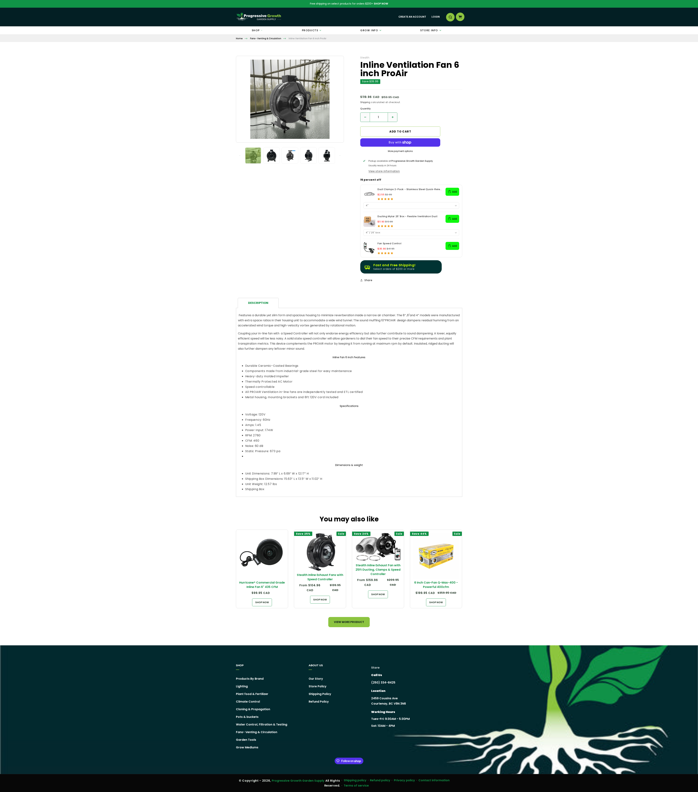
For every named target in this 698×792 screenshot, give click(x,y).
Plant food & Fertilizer (252, 694)
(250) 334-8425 (383, 682)
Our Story (316, 679)
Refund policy (380, 780)
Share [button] (368, 280)
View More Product (349, 622)
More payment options (400, 151)
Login (436, 17)
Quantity (365, 108)
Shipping (365, 102)
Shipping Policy (320, 694)
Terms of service (356, 785)
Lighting (242, 686)
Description (258, 303)
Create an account (412, 17)
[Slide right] (340, 156)
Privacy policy (404, 780)
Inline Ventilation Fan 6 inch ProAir (307, 38)
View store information (384, 171)
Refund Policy (319, 701)
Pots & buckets (247, 717)
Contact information (434, 780)
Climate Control (248, 701)
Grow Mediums (247, 747)
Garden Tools (246, 740)
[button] (450, 17)
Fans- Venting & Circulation (265, 38)
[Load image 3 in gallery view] (290, 155)
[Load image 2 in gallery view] (271, 155)
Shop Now (381, 3)
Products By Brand (250, 679)
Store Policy (317, 686)
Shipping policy (355, 780)
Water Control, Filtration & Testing (261, 724)
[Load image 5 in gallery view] (327, 155)
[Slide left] (240, 156)
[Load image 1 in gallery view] (253, 155)
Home (239, 38)
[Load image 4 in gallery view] (308, 155)
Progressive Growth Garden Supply (298, 781)
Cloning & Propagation (253, 709)
